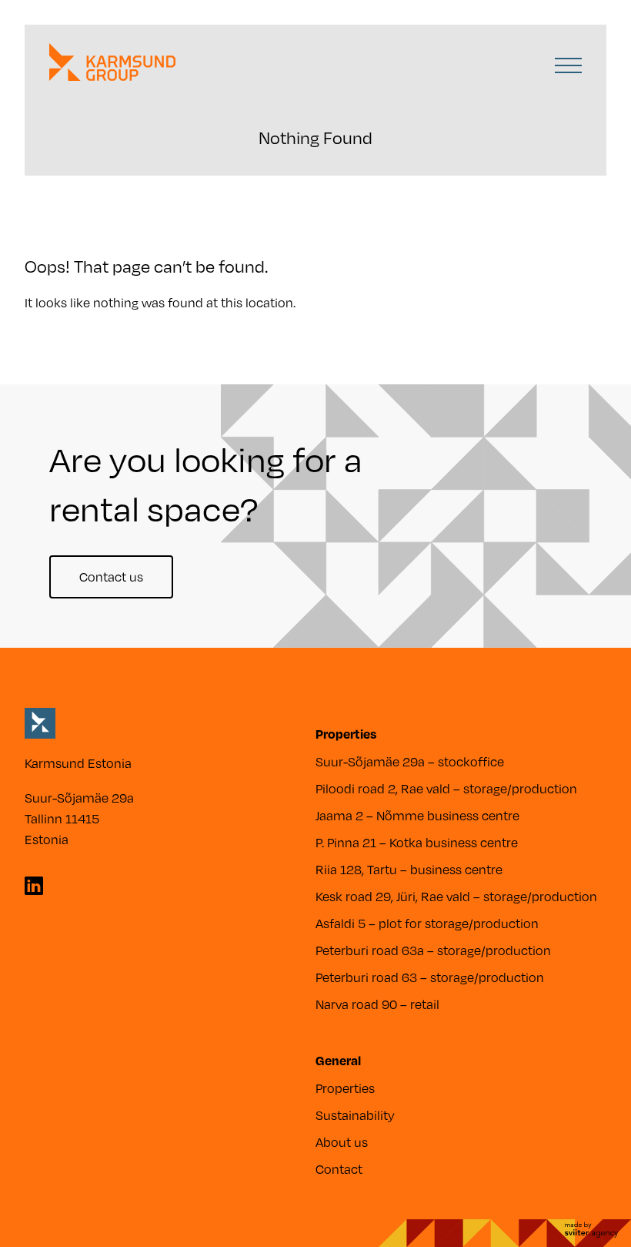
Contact (339, 1169)
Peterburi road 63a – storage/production (433, 950)
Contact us (111, 576)
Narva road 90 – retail (377, 1004)
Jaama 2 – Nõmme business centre (417, 815)
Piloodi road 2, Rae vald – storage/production (446, 788)
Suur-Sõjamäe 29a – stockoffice (410, 761)
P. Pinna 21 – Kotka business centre (417, 842)
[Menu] (568, 68)
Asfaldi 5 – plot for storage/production (427, 923)
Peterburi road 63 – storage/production (430, 977)
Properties (345, 1088)
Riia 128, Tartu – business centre (409, 869)
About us (342, 1142)
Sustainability (355, 1115)
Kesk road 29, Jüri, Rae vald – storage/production (456, 896)
